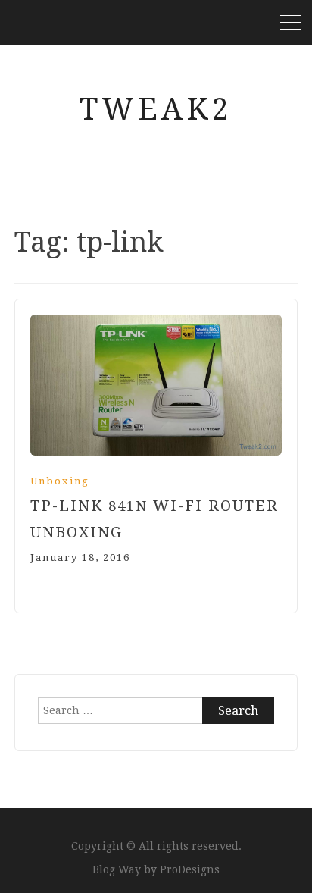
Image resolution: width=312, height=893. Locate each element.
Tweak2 (156, 109)
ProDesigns (190, 869)
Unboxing (59, 481)
